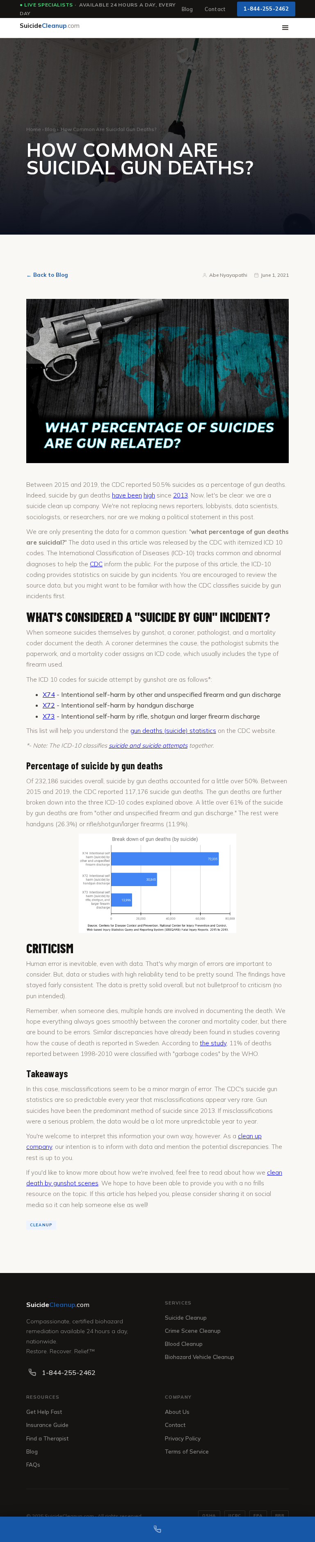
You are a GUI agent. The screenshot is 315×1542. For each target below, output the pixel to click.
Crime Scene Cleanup (193, 1330)
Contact (215, 9)
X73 (49, 716)
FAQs (33, 1464)
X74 (49, 694)
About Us (177, 1411)
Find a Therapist (47, 1438)
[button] (285, 28)
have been (127, 495)
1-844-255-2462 (266, 8)
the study (213, 1043)
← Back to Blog (47, 274)
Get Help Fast (44, 1411)
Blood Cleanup (184, 1343)
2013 (180, 495)
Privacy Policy (183, 1438)
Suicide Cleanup (186, 1317)
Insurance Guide (47, 1424)
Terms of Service (187, 1451)
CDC (96, 564)
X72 (49, 705)
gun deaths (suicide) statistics (173, 731)
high (149, 495)
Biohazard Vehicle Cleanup (199, 1356)
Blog (187, 9)
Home (33, 129)
